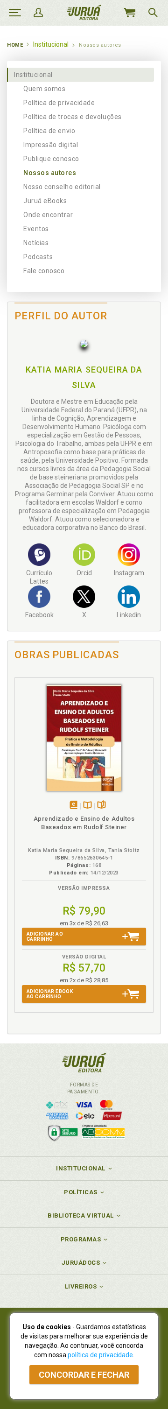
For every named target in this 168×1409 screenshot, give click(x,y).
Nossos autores (50, 172)
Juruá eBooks (45, 200)
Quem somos (44, 88)
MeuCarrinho (129, 12)
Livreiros (81, 1286)
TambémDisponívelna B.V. (87, 805)
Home (15, 45)
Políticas (81, 1192)
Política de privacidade (59, 102)
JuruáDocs (81, 1262)
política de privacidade (100, 1355)
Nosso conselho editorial (62, 186)
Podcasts (38, 257)
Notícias (36, 243)
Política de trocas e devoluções (72, 116)
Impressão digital (50, 144)
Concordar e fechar (84, 1375)
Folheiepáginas (101, 805)
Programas (81, 1239)
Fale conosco (43, 271)
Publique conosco (51, 158)
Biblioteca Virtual (81, 1215)
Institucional (33, 74)
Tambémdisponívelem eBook (73, 805)
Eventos (36, 228)
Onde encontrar (48, 214)
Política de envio (49, 130)
